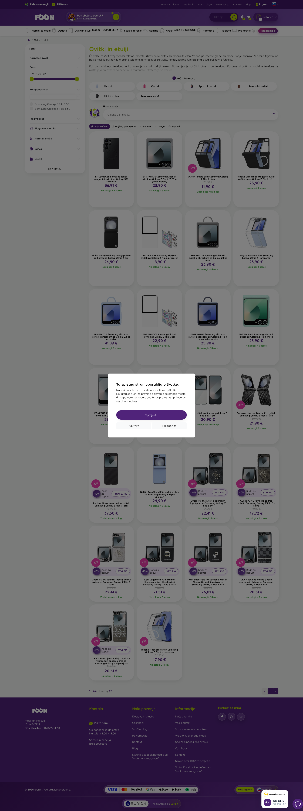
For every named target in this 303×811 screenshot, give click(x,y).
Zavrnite (134, 425)
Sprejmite (151, 415)
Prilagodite (169, 425)
